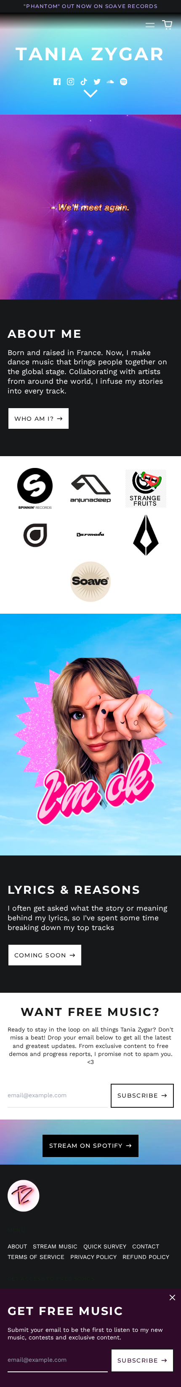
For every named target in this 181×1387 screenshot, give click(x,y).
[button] (167, 25)
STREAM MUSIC (55, 1246)
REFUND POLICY (145, 1256)
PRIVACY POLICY (93, 1256)
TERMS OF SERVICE (36, 1256)
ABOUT (17, 1246)
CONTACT (145, 1246)
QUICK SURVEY (104, 1246)
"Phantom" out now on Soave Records (90, 6)
